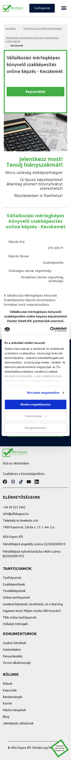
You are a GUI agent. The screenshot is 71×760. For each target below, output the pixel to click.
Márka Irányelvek (14, 710)
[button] (63, 8)
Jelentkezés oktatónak (18, 723)
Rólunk (7, 683)
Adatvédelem (12, 649)
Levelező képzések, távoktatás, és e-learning (33, 604)
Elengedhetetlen (35, 427)
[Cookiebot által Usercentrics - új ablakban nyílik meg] (50, 329)
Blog (6, 716)
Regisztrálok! (35, 91)
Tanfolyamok (12, 577)
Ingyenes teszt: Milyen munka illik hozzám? (32, 610)
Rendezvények (12, 697)
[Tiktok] (21, 482)
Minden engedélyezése (35, 404)
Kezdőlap (11, 28)
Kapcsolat (10, 690)
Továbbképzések (14, 591)
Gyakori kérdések (14, 643)
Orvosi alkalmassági (17, 662)
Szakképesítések (14, 584)
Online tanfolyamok (16, 597)
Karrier (7, 703)
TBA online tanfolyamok (19, 617)
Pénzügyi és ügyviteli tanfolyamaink (42, 28)
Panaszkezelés (13, 656)
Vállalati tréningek (15, 624)
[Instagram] (13, 482)
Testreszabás (33, 416)
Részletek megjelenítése (43, 392)
